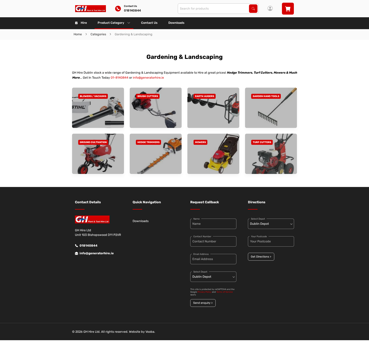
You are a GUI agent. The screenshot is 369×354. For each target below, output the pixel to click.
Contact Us (149, 23)
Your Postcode (259, 236)
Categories (98, 34)
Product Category (111, 23)
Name (196, 218)
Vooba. (150, 331)
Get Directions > (261, 256)
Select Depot (200, 271)
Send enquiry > (203, 303)
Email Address (201, 254)
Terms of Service (224, 292)
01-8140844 (119, 77)
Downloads (176, 23)
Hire (84, 23)
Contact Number (202, 236)
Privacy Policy (204, 292)
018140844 (88, 245)
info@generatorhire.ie (148, 77)
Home (78, 34)
